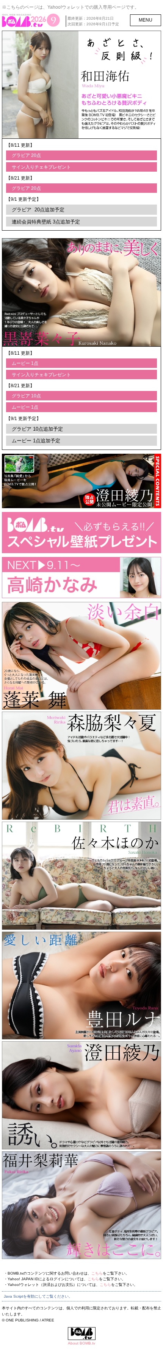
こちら (97, 1273)
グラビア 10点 (26, 396)
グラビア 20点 (26, 155)
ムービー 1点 (25, 363)
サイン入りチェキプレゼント (41, 167)
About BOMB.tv (81, 1343)
